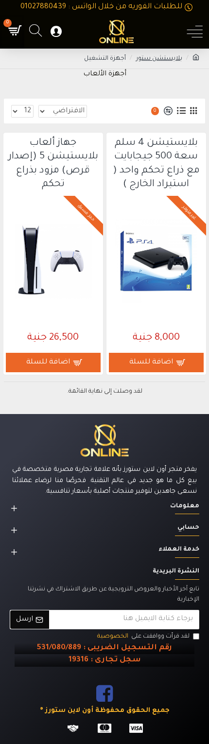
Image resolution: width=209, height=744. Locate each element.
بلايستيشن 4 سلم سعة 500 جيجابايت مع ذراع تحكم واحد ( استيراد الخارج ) (156, 164)
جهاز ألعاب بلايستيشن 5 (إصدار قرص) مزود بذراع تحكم (53, 164)
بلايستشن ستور (159, 58)
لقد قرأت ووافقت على (143, 636)
